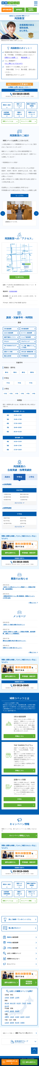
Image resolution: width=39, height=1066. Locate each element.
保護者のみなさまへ (13, 958)
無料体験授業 (7, 9)
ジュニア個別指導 (26, 337)
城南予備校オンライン (10, 337)
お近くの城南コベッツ (14, 953)
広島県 (7, 1023)
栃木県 (7, 1006)
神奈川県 (13, 1003)
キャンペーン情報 (26, 121)
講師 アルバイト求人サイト (18, 1033)
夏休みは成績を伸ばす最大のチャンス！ (14, 640)
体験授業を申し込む (11, 1062)
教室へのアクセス (19, 105)
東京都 (7, 1003)
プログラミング (25, 341)
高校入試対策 (7, 356)
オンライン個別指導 (26, 333)
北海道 (7, 997)
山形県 (17, 997)
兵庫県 (7, 1017)
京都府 (17, 1017)
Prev (2, 213)
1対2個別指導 (24, 328)
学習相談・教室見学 (31, 9)
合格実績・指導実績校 (7, 113)
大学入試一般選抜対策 (27, 351)
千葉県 (24, 1003)
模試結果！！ (25, 57)
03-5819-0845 (21, 94)
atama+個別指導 (8, 333)
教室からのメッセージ (31, 113)
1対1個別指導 (7, 328)
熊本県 (17, 1023)
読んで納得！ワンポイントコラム (20, 919)
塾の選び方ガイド (15, 928)
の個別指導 (12, 937)
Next (36, 213)
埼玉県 (18, 1003)
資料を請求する (10, 553)
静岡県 (12, 1011)
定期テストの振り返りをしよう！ (12, 648)
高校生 (19, 805)
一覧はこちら (32, 602)
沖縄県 (22, 1023)
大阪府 (12, 1017)
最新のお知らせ (19, 113)
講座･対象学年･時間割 (31, 105)
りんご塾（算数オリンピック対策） (27, 346)
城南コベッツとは (8, 121)
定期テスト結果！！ (11, 57)
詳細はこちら (19, 736)
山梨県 (7, 1011)
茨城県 (29, 1003)
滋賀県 (22, 1017)
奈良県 (28, 1017)
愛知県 (17, 1011)
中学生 (19, 799)
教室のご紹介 (7, 105)
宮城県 (12, 997)
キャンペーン (11, 964)
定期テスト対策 (8, 351)
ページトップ (34, 1052)
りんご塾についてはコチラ (14, 63)
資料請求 (19, 9)
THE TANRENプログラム (10, 346)
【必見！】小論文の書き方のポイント (14, 624)
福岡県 (12, 1023)
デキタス (6, 341)
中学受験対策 (24, 356)
